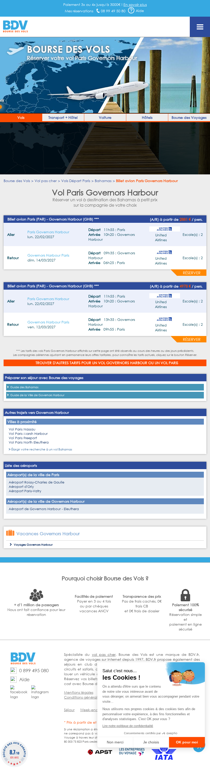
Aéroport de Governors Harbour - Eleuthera (44, 509)
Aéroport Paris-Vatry (25, 491)
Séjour (69, 709)
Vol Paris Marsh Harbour (28, 434)
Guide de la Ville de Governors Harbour (37, 395)
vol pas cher (104, 654)
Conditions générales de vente (91, 697)
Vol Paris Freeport (23, 438)
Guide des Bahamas (24, 387)
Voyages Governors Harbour (33, 545)
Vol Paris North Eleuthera (29, 442)
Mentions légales (78, 692)
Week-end (89, 709)
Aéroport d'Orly (21, 487)
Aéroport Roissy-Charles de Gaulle (36, 482)
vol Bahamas (62, 449)
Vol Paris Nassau (22, 429)
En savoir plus (135, 4)
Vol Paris (169, 362)
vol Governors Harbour (122, 362)
